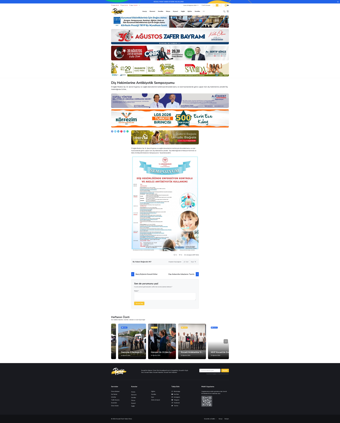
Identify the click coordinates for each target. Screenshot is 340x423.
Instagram (177, 397)
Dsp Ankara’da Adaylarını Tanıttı (181, 274)
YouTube (176, 394)
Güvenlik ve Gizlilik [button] (209, 419)
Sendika (160, 11)
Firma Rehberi (115, 391)
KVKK (214, 374)
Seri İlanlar (114, 394)
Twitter (176, 406)
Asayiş (144, 11)
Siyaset (175, 11)
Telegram (176, 400)
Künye (220, 419)
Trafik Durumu (115, 400)
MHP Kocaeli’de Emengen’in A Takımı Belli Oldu (215, 352)
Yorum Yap (139, 303)
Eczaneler (114, 403)
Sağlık (183, 11)
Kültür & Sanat (155, 400)
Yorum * (136, 291)
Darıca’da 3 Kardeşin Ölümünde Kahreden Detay (125, 352)
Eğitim (190, 11)
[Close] (338, 2)
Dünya (168, 11)
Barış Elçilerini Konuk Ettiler (147, 274)
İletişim (227, 419)
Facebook (177, 403)
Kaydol (225, 370)
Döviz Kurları (115, 406)
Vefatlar (113, 397)
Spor (152, 397)
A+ (219, 5)
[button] (191, 5)
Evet (187, 261)
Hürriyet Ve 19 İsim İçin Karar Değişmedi (155, 352)
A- (214, 5)
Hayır (193, 261)
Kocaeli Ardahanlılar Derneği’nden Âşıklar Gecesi (185, 352)
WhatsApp (177, 391)
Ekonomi (152, 11)
